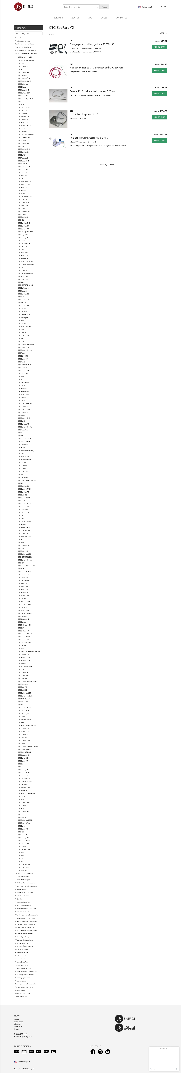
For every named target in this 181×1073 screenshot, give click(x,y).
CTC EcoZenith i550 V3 (25, 749)
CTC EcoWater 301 (24, 137)
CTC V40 (21, 853)
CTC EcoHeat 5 (23, 412)
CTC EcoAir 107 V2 (24, 773)
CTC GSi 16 (21, 128)
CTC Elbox (21, 717)
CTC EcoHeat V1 (23, 592)
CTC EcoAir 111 (23, 96)
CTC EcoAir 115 (23, 255)
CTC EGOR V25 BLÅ (24, 365)
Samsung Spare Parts (23, 978)
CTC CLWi (21, 569)
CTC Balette (22, 332)
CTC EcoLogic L (23, 238)
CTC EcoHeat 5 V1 (24, 149)
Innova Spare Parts (22, 962)
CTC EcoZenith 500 (24, 643)
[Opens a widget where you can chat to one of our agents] (164, 1059)
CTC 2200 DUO (23, 356)
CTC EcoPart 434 (23, 202)
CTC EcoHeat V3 (23, 300)
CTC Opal (21, 282)
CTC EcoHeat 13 (23, 66)
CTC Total (21, 338)
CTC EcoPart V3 (23, 309)
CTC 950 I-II (22, 140)
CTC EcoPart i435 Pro (25, 350)
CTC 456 (21, 808)
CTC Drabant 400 (23, 728)
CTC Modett (22, 598)
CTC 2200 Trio (22, 870)
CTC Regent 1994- (24, 235)
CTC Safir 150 (22, 164)
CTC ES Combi (22, 114)
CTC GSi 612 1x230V (24, 521)
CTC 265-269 (22, 173)
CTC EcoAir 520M (23, 844)
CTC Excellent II (23, 616)
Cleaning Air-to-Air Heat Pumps (24, 44)
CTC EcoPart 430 (23, 193)
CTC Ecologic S (23, 533)
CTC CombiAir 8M (24, 90)
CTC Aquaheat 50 (23, 433)
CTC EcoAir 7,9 (23, 122)
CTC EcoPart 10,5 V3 (24, 731)
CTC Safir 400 (22, 495)
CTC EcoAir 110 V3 (24, 108)
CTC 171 (20, 705)
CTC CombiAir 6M (24, 619)
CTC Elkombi (22, 87)
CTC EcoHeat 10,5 (24, 660)
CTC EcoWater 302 (24, 211)
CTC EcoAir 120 (23, 179)
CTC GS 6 (21, 436)
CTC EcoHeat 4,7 (23, 143)
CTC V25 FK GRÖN (24, 527)
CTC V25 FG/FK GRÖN (25, 285)
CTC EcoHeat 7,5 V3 (24, 504)
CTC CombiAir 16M (24, 755)
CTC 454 (21, 377)
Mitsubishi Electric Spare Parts (26, 908)
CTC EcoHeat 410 (23, 811)
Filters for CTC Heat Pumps (24, 873)
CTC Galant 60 (23, 578)
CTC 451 (21, 539)
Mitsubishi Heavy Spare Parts (25, 918)
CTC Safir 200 (22, 320)
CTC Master (22, 743)
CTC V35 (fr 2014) (24, 610)
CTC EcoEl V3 (22, 465)
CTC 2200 (21, 483)
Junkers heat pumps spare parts (25, 924)
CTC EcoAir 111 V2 (24, 335)
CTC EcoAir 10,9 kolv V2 (25, 99)
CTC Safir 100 (22, 584)
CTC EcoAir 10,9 (23, 199)
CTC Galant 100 (23, 205)
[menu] (90, 18)
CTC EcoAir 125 (23, 669)
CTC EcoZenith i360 (24, 244)
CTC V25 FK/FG (23, 790)
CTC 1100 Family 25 (24, 536)
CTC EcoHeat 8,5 (23, 581)
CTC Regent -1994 (24, 315)
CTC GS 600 (22, 323)
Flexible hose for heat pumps (24, 946)
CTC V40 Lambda (23, 252)
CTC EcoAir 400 (23, 589)
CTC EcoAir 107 (23, 247)
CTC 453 (21, 146)
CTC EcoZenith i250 (24, 554)
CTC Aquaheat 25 (23, 176)
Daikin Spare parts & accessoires (26, 971)
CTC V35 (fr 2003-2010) (25, 182)
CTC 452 (21, 220)
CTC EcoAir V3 (22, 111)
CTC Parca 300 (23, 477)
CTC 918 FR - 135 (23, 513)
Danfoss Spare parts (22, 896)
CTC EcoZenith (23, 84)
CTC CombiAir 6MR (24, 161)
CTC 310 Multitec (23, 702)
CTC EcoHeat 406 (24, 306)
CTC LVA (21, 814)
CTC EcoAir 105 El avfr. (25, 326)
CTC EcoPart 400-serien (25, 634)
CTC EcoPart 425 (23, 270)
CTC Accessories (23, 876)
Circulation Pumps (22, 949)
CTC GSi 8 (21, 796)
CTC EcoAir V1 (22, 548)
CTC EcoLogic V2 (23, 545)
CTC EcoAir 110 (23, 855)
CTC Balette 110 (23, 835)
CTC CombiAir (22, 291)
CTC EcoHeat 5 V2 (24, 740)
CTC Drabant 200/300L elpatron (28, 746)
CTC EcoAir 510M (23, 640)
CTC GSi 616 (22, 462)
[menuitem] (58, 18)
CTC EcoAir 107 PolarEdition (27, 480)
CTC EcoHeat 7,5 (23, 492)
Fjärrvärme (19, 899)
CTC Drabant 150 (23, 406)
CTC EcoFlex (22, 501)
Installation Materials (23, 41)
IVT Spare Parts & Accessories (25, 883)
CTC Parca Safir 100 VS (25, 273)
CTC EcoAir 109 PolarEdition (27, 566)
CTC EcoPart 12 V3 (24, 802)
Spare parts (18, 1022)
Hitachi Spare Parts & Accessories (25, 984)
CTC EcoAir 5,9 (23, 776)
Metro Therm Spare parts (24, 905)
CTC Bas (20, 767)
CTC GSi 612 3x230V (24, 604)
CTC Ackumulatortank (25, 666)
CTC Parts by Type (24, 880)
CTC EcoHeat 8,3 (23, 294)
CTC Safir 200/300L (24, 78)
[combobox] (81, 6)
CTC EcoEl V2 (22, 312)
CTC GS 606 (22, 646)
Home (16, 1019)
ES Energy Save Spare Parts (25, 974)
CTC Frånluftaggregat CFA (26, 60)
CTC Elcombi (22, 847)
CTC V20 (21, 563)
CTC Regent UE (23, 158)
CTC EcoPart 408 (23, 595)
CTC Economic (22, 622)
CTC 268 (21, 453)
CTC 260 (21, 329)
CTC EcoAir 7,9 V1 (23, 714)
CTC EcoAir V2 (22, 187)
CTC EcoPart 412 (23, 507)
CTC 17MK (21, 105)
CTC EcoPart (22, 208)
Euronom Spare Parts (21, 965)
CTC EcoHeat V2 (23, 383)
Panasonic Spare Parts (23, 902)
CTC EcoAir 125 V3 (24, 341)
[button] (163, 33)
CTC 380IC (21, 63)
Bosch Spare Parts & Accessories (26, 886)
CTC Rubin (21, 241)
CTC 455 (21, 832)
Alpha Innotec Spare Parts (24, 987)
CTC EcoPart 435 (23, 116)
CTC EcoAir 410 (23, 551)
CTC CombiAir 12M (24, 530)
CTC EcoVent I (22, 468)
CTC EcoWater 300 (24, 288)
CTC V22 (21, 474)
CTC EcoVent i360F (24, 167)
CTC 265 (21, 250)
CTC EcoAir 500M (24, 371)
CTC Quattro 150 (23, 119)
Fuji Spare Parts (21, 956)
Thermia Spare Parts (22, 943)
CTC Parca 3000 (23, 510)
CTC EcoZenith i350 (24, 779)
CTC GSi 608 (22, 303)
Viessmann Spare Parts (23, 968)
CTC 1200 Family (23, 456)
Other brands (20, 990)
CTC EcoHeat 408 (24, 72)
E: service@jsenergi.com (23, 1036)
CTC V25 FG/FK (23, 258)
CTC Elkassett (22, 190)
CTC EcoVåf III (22, 368)
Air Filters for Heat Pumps (24, 38)
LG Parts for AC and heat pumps (26, 930)
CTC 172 (20, 380)
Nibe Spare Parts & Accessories (26, 50)
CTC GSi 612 (22, 385)
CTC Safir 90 (22, 397)
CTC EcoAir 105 (23, 170)
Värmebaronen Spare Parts (24, 892)
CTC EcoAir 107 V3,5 (24, 489)
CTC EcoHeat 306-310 (25, 81)
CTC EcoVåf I (22, 155)
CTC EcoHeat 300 (24, 486)
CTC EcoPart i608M (24, 720)
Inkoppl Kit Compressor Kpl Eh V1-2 (89, 137)
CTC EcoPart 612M (24, 850)
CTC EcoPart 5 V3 (23, 575)
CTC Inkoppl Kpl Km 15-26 (84, 114)
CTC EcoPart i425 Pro (25, 560)
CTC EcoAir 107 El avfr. (25, 403)
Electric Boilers (21, 889)
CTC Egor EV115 (23, 687)
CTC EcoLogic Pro (23, 770)
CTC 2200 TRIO (23, 276)
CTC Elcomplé (22, 607)
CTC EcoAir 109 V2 (24, 637)
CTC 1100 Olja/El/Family (26, 451)
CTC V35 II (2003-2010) (25, 232)
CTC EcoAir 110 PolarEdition (27, 793)
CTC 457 (21, 69)
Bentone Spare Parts (22, 912)
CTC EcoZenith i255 (24, 693)
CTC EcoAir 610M (23, 471)
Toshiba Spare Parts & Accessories (27, 915)
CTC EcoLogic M (23, 318)
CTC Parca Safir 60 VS (25, 196)
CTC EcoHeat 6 (23, 217)
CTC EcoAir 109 (23, 829)
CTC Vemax (21, 102)
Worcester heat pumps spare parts (27, 921)
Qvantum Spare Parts (23, 993)
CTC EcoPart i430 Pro (25, 427)
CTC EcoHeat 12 (23, 734)
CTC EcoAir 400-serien (25, 261)
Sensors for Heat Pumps (23, 47)
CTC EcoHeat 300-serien (26, 264)
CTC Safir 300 (22, 690)
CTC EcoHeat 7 (23, 805)
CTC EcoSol (21, 826)
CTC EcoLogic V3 (23, 838)
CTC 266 (21, 764)
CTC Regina (21, 663)
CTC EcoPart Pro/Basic (25, 696)
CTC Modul (21, 400)
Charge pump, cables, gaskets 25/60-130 (92, 44)
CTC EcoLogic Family (24, 459)
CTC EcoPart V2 (23, 391)
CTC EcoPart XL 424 (24, 125)
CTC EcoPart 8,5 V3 (24, 657)
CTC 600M (21, 448)
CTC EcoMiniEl (22, 785)
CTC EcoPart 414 (23, 347)
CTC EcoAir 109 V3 (24, 841)
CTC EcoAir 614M (23, 394)
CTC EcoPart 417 (23, 229)
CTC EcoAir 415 (23, 279)
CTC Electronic (23, 684)
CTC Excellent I (23, 75)
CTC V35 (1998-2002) (25, 557)
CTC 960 (21, 519)
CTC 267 (21, 628)
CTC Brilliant (22, 214)
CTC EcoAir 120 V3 (24, 184)
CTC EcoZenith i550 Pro (25, 820)
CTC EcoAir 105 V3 (24, 586)
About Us (17, 1024)
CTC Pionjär (21, 362)
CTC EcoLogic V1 (23, 424)
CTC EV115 (21, 267)
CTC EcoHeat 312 (23, 152)
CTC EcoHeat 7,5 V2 (24, 708)
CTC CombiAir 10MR (24, 445)
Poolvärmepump (21, 981)
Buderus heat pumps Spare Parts (25, 927)
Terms (16, 1029)
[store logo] (24, 6)
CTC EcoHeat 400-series (26, 344)
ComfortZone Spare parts (24, 934)
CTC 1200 (21, 799)
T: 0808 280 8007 (20, 1034)
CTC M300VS (22, 678)
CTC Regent (22, 524)
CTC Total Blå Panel (24, 823)
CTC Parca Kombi (23, 430)
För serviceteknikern (21, 959)
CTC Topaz (21, 415)
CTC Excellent (22, 131)
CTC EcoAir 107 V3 (24, 711)
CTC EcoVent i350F (24, 93)
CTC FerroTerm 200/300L (26, 134)
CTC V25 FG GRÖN (24, 442)
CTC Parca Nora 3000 (25, 613)
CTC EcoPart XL (23, 758)
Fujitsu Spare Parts (22, 953)
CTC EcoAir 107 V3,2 (24, 572)
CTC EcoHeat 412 (23, 672)
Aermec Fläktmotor (21, 996)
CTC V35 (21, 722)
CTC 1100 (21, 542)
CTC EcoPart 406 (23, 675)
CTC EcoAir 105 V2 (24, 498)
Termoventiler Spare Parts (24, 940)
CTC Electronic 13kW (25, 782)
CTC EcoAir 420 (23, 359)
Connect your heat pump (24, 937)
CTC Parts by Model (25, 57)
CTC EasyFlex (22, 737)
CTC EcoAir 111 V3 (24, 409)
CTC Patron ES (22, 353)
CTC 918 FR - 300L (24, 601)
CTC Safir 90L (22, 817)
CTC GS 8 (21, 516)
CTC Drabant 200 (23, 631)
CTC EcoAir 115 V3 (24, 418)
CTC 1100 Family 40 (24, 625)
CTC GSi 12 (21, 858)
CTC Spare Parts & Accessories (27, 53)
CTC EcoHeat (22, 388)
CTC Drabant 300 (23, 654)
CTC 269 (21, 297)
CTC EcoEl (21, 421)
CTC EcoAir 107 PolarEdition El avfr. (29, 652)
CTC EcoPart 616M (24, 787)
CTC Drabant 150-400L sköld (27, 681)
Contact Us (18, 1026)
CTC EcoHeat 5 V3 (24, 223)
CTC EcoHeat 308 (24, 226)
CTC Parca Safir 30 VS (25, 439)
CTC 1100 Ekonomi (24, 699)
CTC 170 (20, 861)
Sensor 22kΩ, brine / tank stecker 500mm (92, 91)
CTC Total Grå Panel (24, 752)
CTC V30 (21, 649)
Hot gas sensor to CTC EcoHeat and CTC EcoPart (96, 67)
